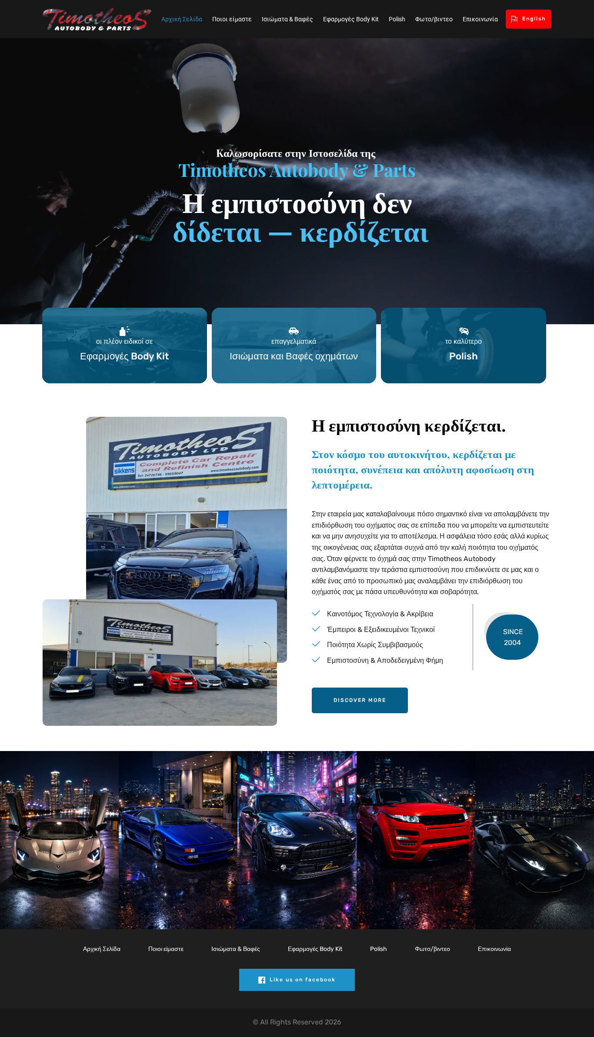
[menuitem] (181, 19)
